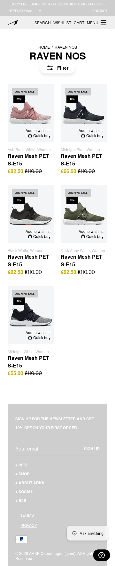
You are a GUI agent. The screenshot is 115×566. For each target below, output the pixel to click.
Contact (99, 11)
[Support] (101, 555)
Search (42, 22)
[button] (97, 22)
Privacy (28, 525)
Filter (62, 68)
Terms (27, 515)
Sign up (92, 448)
